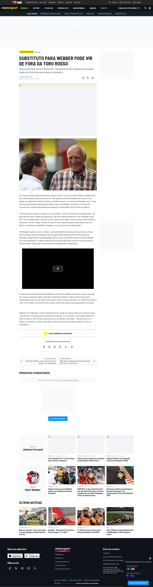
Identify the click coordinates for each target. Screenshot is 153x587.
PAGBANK (52, 2)
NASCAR (93, 8)
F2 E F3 (104, 8)
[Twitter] (49, 347)
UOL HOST (43, 2)
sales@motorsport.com (111, 564)
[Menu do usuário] (150, 8)
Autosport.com (60, 565)
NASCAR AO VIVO (121, 14)
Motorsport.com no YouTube (50, 14)
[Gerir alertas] (72, 347)
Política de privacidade (91, 580)
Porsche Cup (63, 8)
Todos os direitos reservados (87, 583)
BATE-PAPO (127, 2)
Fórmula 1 (24, 8)
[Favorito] (87, 78)
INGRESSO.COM (32, 2)
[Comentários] (93, 78)
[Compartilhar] (83, 78)
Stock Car (48, 8)
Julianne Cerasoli (25, 77)
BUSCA (114, 2)
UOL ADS (77, 2)
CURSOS (60, 2)
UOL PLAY (68, 2)
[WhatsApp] (55, 347)
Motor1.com (59, 558)
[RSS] (35, 568)
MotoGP (36, 8)
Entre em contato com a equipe (113, 560)
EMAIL (139, 2)
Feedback (106, 553)
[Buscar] (145, 8)
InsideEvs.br (59, 554)
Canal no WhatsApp (105, 14)
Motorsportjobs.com (62, 562)
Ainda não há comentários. (58, 380)
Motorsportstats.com (62, 569)
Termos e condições (60, 580)
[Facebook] (44, 347)
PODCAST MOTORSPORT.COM (73, 14)
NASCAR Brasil (79, 8)
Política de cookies (75, 580)
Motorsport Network (68, 583)
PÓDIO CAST (90, 14)
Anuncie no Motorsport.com (112, 557)
